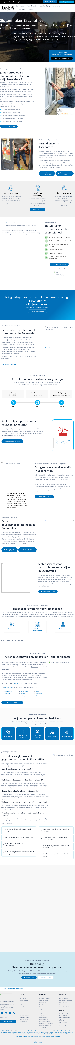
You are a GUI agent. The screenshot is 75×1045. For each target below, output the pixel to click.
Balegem (50, 1035)
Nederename (38, 1030)
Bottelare (60, 1035)
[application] (24, 6)
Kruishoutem (36, 1032)
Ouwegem (14, 1032)
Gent (37, 691)
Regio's (61, 1010)
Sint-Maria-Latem (18, 1033)
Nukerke (58, 1033)
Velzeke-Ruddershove (9, 1035)
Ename (20, 1030)
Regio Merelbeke (63, 1015)
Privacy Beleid (30, 1041)
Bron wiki (48, 348)
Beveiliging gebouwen (44, 1021)
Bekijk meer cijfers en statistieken (13, 640)
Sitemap (35, 1042)
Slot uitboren (42, 1004)
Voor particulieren (63, 998)
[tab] (18, 830)
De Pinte (31, 1035)
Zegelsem (72, 1033)
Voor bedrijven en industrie (66, 1000)
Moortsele (21, 1035)
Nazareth (9, 1032)
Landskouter (37, 1036)
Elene (52, 1036)
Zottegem (24, 696)
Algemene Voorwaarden (39, 1041)
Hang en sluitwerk (43, 1009)
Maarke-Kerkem (52, 1033)
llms (47, 1041)
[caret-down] (13, 397)
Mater (29, 1030)
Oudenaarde (24, 691)
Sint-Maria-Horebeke (10, 1033)
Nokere (62, 1030)
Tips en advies (42, 1027)
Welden (48, 1030)
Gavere (70, 1030)
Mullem (19, 1032)
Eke (27, 1032)
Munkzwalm (50, 1032)
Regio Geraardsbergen (64, 1017)
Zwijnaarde (45, 1035)
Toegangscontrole (43, 1015)
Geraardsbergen (41, 696)
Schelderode (71, 1035)
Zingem (23, 694)
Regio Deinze (62, 1024)
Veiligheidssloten (43, 1013)
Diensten (42, 994)
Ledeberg (31, 1032)
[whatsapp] (6, 1013)
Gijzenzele (55, 1035)
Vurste (32, 1036)
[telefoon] (14, 1013)
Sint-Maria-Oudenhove (38, 1033)
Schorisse (63, 1033)
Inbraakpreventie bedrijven (46, 1023)
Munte (29, 1036)
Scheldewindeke (18, 1036)
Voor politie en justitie (64, 1007)
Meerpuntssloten (43, 1011)
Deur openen (42, 1002)
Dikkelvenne (56, 1032)
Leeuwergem (57, 1036)
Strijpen (16, 1035)
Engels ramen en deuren (45, 1025)
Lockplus (17, 1041)
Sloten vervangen (43, 1000)
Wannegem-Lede (43, 1032)
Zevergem (24, 1032)
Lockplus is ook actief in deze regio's (13, 989)
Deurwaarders (52, 736)
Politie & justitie (67, 736)
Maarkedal (46, 1033)
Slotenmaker (63, 994)
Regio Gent (61, 1020)
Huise (55, 1030)
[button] (50, 1)
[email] (10, 1013)
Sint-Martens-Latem (38, 1035)
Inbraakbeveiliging (43, 1017)
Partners (40, 1042)
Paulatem (43, 1036)
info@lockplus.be (24, 1000)
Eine (17, 1030)
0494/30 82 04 (18, 683)
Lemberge (25, 1036)
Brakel (61, 1032)
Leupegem (25, 1030)
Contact (22, 994)
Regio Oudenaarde (63, 1014)
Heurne (58, 1030)
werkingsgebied (9, 687)
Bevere (9, 1030)
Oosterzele (8, 696)
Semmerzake (4, 1032)
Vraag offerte (23, 1007)
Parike (67, 1033)
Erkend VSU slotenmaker (9, 364)
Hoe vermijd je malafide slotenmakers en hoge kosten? (62, 443)
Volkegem (44, 1030)
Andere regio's (62, 1025)
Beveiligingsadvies (43, 1019)
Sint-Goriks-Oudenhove (28, 1033)
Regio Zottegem (63, 1019)
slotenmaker (12, 2)
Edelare (13, 1030)
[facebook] (2, 1013)
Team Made (69, 1041)
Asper (52, 1030)
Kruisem (8, 694)
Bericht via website (24, 1004)
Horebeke (65, 1032)
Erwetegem (48, 1036)
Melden (32, 1030)
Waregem (39, 694)
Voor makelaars (63, 1002)
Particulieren (8, 736)
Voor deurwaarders (63, 1004)
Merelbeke (8, 691)
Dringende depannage (44, 998)
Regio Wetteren (63, 1022)
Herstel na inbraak (43, 1007)
